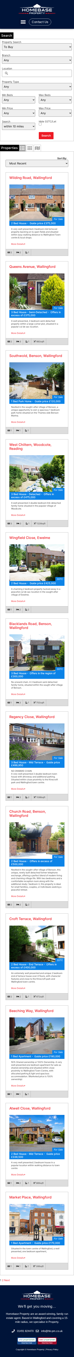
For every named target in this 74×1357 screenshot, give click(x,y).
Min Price (7, 108)
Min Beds (7, 95)
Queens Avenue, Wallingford (32, 267)
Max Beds (44, 95)
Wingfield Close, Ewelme (29, 538)
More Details (17, 244)
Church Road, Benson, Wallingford (27, 813)
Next (7, 1280)
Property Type (10, 82)
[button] (23, 22)
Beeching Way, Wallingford (31, 1011)
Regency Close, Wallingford (32, 717)
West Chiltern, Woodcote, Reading (30, 447)
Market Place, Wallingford (30, 1197)
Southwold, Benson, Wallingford (35, 356)
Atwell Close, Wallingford (29, 1108)
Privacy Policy (52, 1349)
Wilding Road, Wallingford (30, 178)
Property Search (11, 42)
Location (7, 68)
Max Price (44, 108)
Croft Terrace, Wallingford (30, 919)
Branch (6, 55)
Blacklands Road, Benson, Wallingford (30, 626)
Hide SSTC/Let (47, 121)
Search (6, 121)
